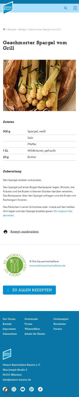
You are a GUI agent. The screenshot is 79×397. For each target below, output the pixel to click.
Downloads (31, 318)
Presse (28, 323)
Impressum (9, 328)
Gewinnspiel (60, 318)
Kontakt (7, 323)
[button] (6, 390)
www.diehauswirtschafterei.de (47, 265)
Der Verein (9, 318)
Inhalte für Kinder (35, 333)
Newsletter (59, 323)
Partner (57, 328)
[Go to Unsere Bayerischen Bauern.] (4, 29)
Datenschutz (10, 333)
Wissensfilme (32, 328)
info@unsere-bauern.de (17, 379)
